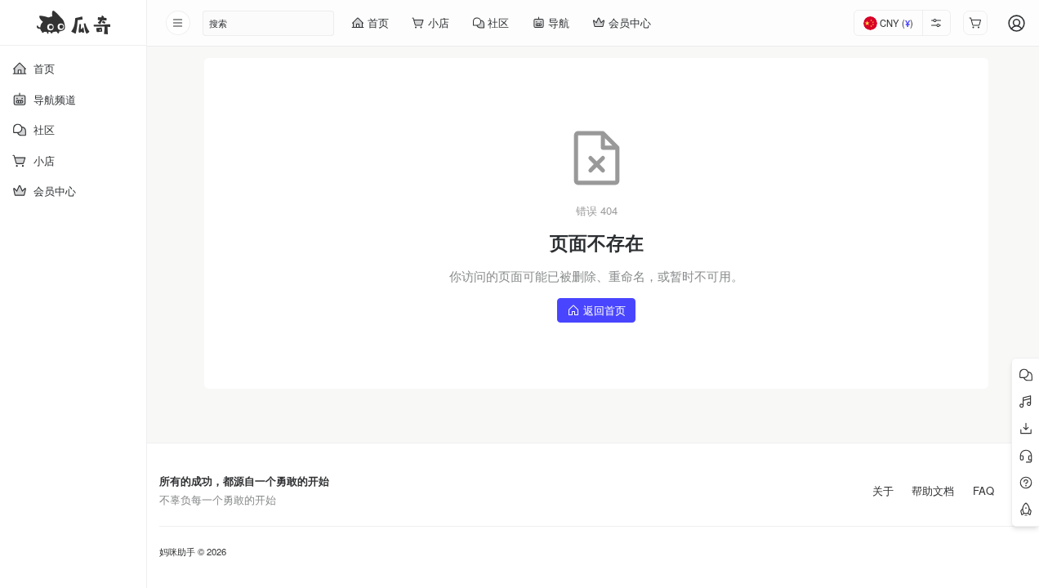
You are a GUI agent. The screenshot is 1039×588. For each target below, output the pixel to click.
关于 (883, 490)
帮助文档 (933, 490)
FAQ (983, 490)
